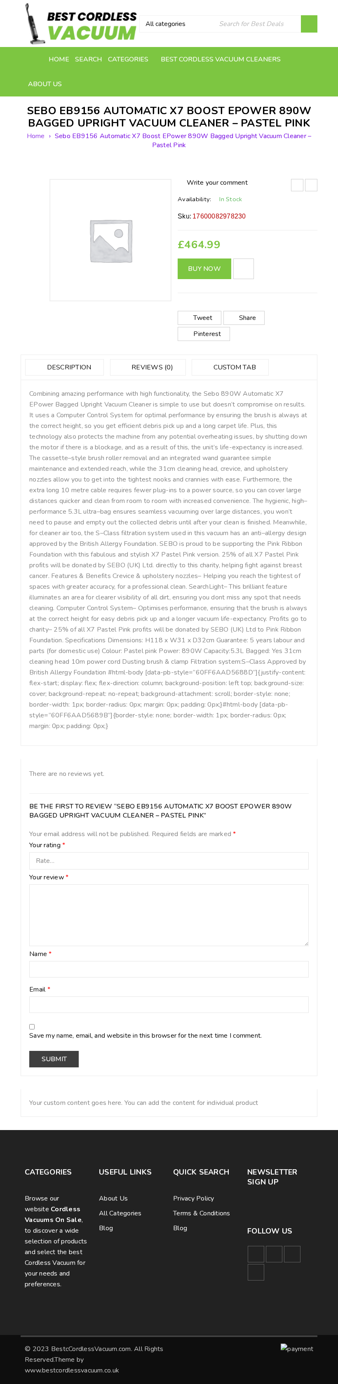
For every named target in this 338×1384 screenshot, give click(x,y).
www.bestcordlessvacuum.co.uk (72, 1370)
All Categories (120, 1213)
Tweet (202, 317)
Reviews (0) (151, 367)
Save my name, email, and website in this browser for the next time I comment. (145, 1036)
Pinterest (207, 333)
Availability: (194, 199)
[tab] (64, 367)
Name (40, 954)
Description (68, 367)
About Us (113, 1198)
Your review (48, 878)
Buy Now (204, 268)
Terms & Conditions (201, 1213)
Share (247, 317)
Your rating (47, 845)
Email (39, 990)
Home (36, 136)
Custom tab (233, 367)
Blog (106, 1228)
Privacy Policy (193, 1198)
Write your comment (217, 182)
